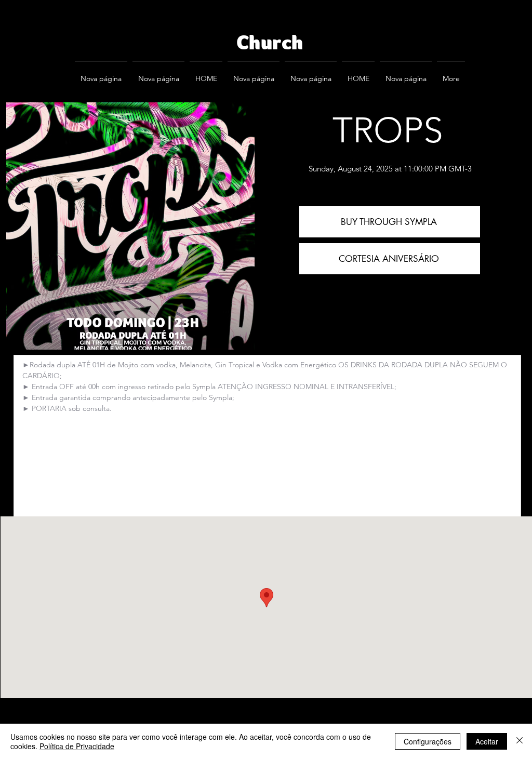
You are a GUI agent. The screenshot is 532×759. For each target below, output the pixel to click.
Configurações (427, 741)
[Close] (519, 741)
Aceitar (486, 741)
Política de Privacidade (76, 746)
